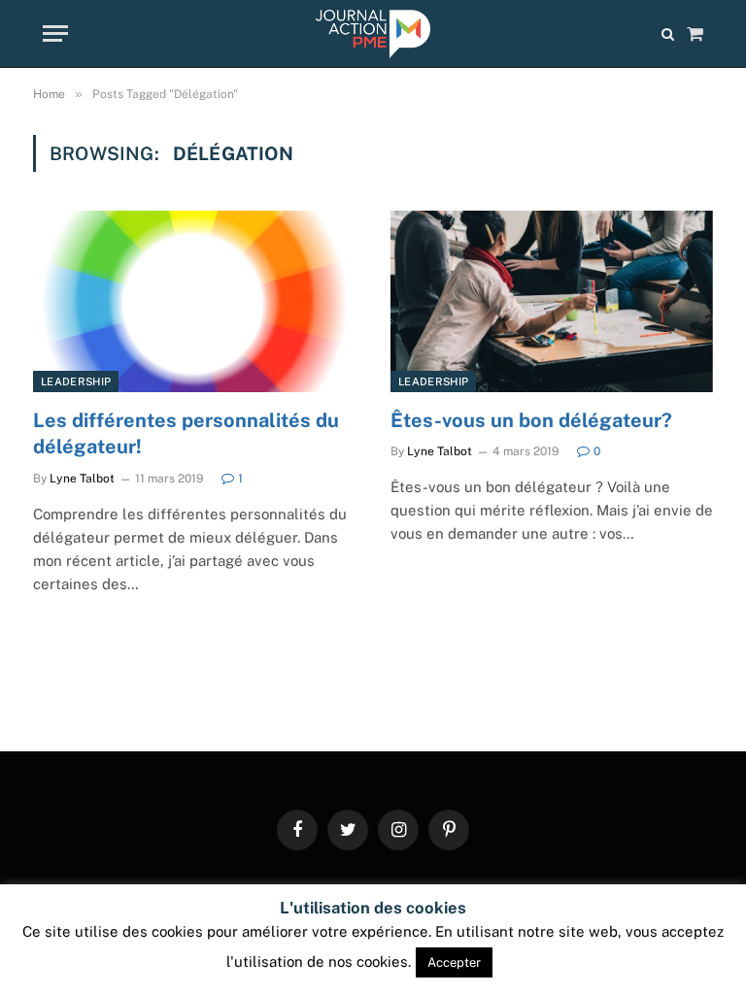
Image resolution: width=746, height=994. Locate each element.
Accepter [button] (454, 962)
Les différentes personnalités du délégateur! (186, 433)
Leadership (76, 381)
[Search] (668, 33)
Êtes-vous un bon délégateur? (531, 420)
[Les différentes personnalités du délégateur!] (194, 301)
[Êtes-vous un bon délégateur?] (551, 301)
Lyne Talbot (82, 478)
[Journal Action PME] (372, 34)
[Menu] (55, 33)
